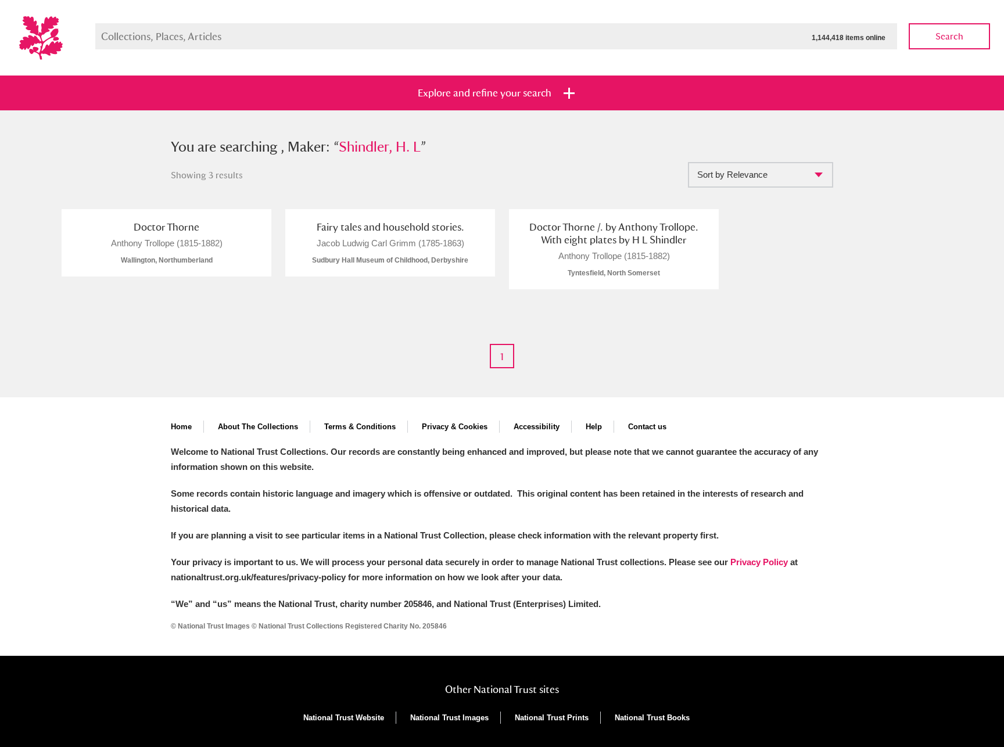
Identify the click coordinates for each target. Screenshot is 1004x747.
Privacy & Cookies (454, 426)
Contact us (647, 426)
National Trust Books (652, 717)
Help (594, 426)
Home (181, 426)
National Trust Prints (552, 717)
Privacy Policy (759, 562)
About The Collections (258, 426)
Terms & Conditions (360, 426)
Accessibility (537, 426)
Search (949, 36)
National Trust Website (343, 717)
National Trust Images (449, 717)
